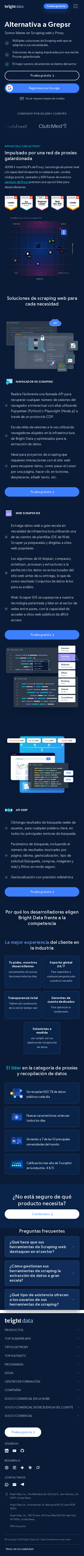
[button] (23, 1432)
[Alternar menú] (76, 7)
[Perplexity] (14, 1468)
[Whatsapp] (7, 1484)
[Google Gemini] (22, 1468)
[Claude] (30, 1468)
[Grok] (38, 1468)
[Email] (14, 1484)
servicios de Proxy (17, 182)
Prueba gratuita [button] (56, 6)
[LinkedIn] (7, 1451)
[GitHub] (22, 1451)
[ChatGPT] (7, 1468)
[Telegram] (22, 1484)
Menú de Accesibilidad (19, 1548)
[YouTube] (14, 1451)
